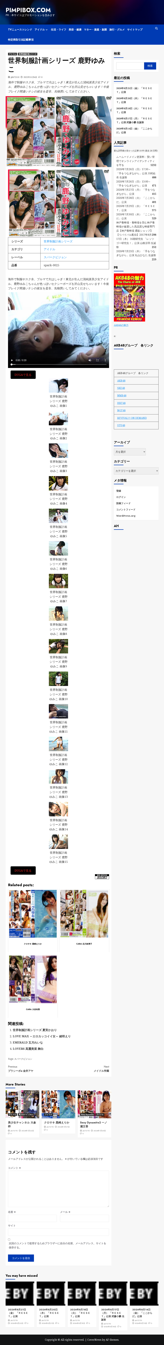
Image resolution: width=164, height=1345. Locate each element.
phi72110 (15, 77)
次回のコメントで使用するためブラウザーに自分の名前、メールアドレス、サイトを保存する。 (57, 1245)
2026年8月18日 (110, 1326)
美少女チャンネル (26, 1114)
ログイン (121, 497)
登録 (118, 490)
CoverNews (94, 1339)
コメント (14, 1168)
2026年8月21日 (48, 1323)
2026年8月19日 (79, 1323)
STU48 (121, 425)
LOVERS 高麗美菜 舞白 (28, 1049)
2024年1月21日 (63, 1127)
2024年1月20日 (100, 1130)
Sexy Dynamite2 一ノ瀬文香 (93, 1124)
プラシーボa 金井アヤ (20, 1069)
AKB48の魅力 (121, 325)
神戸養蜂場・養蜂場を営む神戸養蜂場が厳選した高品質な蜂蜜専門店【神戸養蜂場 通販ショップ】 (135, 226)
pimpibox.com (28, 10)
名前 (12, 1212)
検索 (117, 53)
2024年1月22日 (27, 1130)
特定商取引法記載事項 (21, 39)
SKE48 (121, 388)
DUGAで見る (23, 375)
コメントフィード (125, 509)
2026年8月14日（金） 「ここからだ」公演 (134, 130)
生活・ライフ (58, 29)
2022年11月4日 (30, 77)
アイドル (40, 29)
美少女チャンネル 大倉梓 (22, 1124)
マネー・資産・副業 (95, 29)
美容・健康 (75, 29)
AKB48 (121, 380)
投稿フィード (123, 503)
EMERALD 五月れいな (28, 1042)
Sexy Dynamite (87, 1114)
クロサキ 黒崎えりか (56, 1122)
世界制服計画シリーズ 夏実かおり (35, 1030)
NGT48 (121, 410)
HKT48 (121, 403)
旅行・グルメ (117, 29)
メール (65, 1212)
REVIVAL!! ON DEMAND (132, 418)
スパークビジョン (55, 257)
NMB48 (121, 395)
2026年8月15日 (141, 1323)
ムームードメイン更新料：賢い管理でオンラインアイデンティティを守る (135, 161)
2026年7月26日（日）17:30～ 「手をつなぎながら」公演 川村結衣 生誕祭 (135, 173)
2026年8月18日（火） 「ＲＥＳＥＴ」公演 (134, 110)
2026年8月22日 (17, 1323)
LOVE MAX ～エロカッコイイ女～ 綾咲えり (42, 1036)
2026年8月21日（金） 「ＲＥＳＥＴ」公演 (134, 90)
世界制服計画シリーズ (27, 54)
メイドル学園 (101, 1069)
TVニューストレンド (20, 29)
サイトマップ (135, 29)
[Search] (157, 28)
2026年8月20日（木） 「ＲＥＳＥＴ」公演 (134, 100)
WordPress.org (125, 515)
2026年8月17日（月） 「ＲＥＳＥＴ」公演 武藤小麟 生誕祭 (134, 120)
